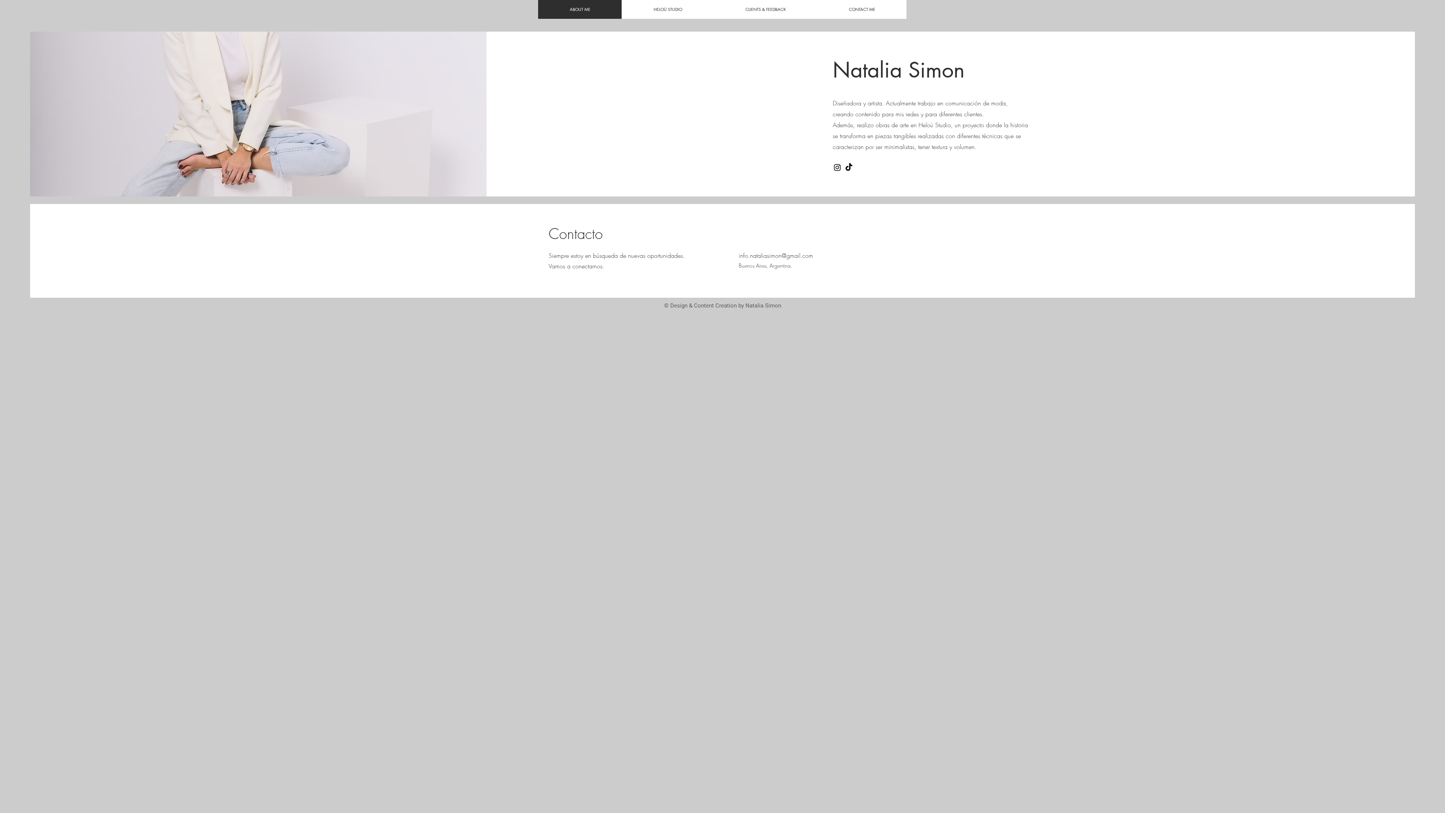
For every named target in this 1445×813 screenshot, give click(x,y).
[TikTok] (848, 167)
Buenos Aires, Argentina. (766, 265)
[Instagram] (837, 167)
